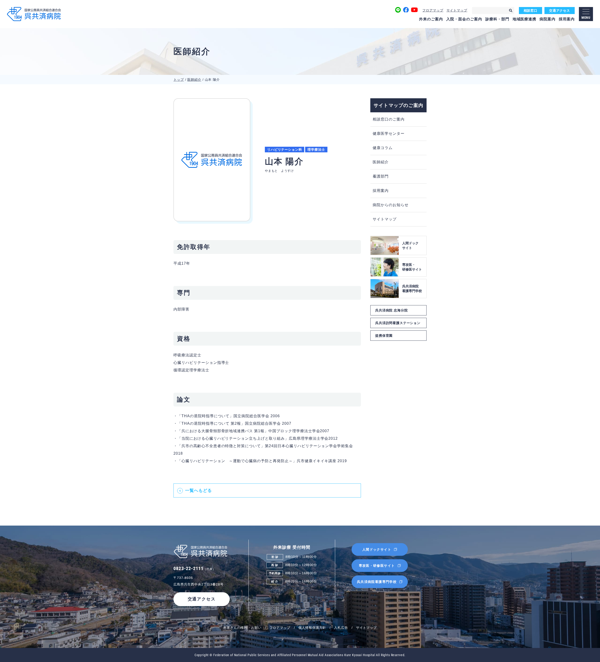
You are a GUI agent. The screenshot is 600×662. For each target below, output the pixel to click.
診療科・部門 (497, 19)
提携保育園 (384, 335)
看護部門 (381, 176)
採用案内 (567, 19)
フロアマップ (432, 10)
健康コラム (383, 148)
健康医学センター (389, 133)
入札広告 (341, 627)
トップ (178, 79)
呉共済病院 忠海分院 (391, 310)
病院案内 (547, 19)
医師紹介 (194, 79)
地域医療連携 (524, 19)
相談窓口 (530, 10)
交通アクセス (559, 10)
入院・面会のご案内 (464, 19)
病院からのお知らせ (391, 205)
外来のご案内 (431, 19)
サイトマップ (456, 10)
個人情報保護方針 (312, 627)
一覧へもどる (198, 490)
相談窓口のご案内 (389, 119)
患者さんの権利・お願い (242, 627)
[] (510, 10)
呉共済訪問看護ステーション (397, 323)
